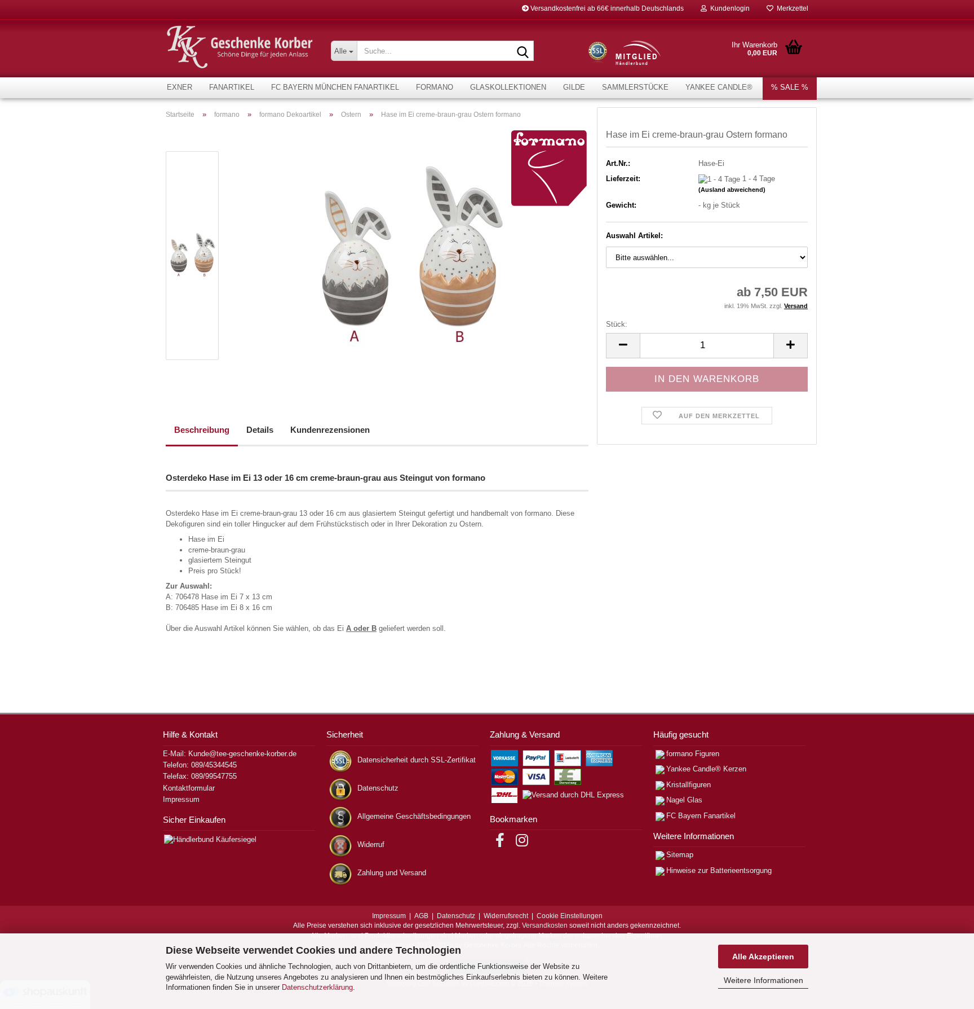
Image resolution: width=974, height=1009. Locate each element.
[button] (623, 345)
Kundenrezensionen (330, 430)
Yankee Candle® (718, 87)
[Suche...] (523, 51)
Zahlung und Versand (391, 872)
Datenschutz (378, 788)
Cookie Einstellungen (570, 916)
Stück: (616, 324)
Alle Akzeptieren (763, 956)
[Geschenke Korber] (240, 47)
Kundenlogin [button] (728, 8)
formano (434, 87)
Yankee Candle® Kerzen (706, 769)
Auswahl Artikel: (634, 235)
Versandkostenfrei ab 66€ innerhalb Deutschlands (606, 8)
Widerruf (370, 844)
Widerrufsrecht (506, 916)
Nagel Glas (684, 800)
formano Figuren (692, 753)
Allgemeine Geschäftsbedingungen (414, 816)
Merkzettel (790, 8)
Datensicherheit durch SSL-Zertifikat (416, 760)
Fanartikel (231, 87)
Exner (179, 87)
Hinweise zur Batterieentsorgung (719, 870)
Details (259, 430)
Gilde (574, 87)
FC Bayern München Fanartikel (335, 87)
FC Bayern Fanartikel (701, 815)
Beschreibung (201, 430)
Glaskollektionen (508, 87)
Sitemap (679, 854)
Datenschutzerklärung (317, 987)
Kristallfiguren (688, 784)
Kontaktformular (189, 788)
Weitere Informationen (763, 980)
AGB (421, 916)
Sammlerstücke (635, 87)
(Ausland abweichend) (731, 189)
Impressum (181, 799)
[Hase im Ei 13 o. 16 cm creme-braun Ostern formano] (409, 255)
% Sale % (789, 87)
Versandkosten (545, 925)
